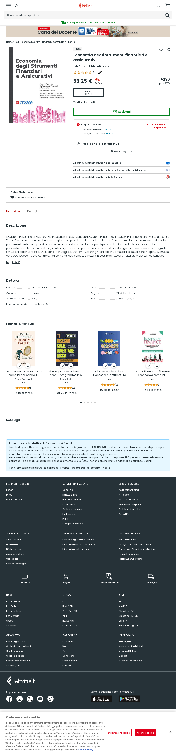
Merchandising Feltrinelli (131, 646)
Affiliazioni (124, 494)
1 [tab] (81, 402)
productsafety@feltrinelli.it (93, 468)
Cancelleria (68, 655)
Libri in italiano (13, 601)
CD (63, 601)
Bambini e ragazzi (128, 625)
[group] (88, 22)
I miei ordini (12, 544)
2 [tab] (84, 402)
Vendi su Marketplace (130, 504)
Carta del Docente (110, 162)
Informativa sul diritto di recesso (79, 544)
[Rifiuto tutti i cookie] (170, 732)
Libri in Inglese (13, 611)
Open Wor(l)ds (70, 660)
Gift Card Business (128, 499)
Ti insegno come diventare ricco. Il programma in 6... (66, 373)
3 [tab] (88, 402)
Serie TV (123, 620)
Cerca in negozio (121, 151)
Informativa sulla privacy (75, 549)
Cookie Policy (85, 749)
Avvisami (124, 111)
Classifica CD (69, 611)
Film (121, 601)
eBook (9, 620)
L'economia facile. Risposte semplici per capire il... (24, 373)
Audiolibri (11, 625)
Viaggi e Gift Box (127, 651)
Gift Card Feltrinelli (71, 499)
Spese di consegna (16, 563)
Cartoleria (67, 641)
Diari (64, 646)
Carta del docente (72, 509)
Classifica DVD (126, 611)
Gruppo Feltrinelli (127, 539)
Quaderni (67, 665)
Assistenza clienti (15, 553)
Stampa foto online (72, 523)
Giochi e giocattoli (15, 641)
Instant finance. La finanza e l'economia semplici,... (152, 373)
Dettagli (32, 211)
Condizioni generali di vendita (78, 539)
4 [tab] (91, 402)
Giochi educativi (15, 651)
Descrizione (13, 211)
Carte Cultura (69, 504)
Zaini (65, 651)
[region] (88, 732)
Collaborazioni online (130, 509)
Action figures (13, 665)
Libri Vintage (12, 615)
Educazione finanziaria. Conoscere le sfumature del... (109, 373)
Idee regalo (125, 641)
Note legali (13, 420)
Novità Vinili (68, 620)
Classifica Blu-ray (128, 615)
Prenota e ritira (69, 494)
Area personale (14, 539)
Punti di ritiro (68, 514)
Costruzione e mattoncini (19, 646)
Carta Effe (67, 489)
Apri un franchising (129, 489)
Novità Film (124, 606)
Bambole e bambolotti (18, 660)
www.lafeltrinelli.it (61, 454)
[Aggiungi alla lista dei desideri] (161, 49)
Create (35, 293)
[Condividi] (168, 49)
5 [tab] (95, 402)
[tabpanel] (23, 363)
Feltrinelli (89, 102)
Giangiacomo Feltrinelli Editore (135, 544)
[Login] (17, 5)
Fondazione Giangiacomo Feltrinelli (137, 549)
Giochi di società (15, 655)
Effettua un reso (14, 549)
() (94, 72)
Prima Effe (124, 514)
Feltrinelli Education (129, 553)
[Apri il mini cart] (167, 5)
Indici (65, 518)
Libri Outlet (11, 606)
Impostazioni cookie (119, 732)
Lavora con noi (14, 499)
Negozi (9, 489)
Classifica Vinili (70, 625)
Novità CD (67, 606)
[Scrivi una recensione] (100, 72)
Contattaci (12, 558)
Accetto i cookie (145, 732)
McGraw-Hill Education (89, 66)
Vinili (64, 615)
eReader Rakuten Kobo (130, 660)
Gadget (123, 655)
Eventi (9, 494)
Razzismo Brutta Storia (131, 558)
